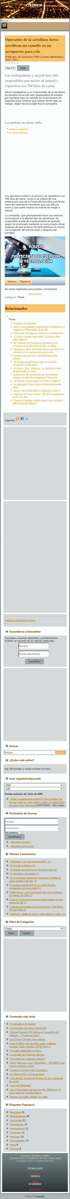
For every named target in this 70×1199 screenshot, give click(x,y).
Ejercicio (14, 1148)
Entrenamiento (17, 1128)
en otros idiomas (18, 132)
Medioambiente (18, 1116)
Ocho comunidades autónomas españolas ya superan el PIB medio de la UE (39, 328)
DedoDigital (35, 1189)
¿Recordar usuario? (20, 842)
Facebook (36, 1156)
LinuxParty (35, 1173)
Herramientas (17, 1124)
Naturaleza (15, 1112)
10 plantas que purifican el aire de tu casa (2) (33, 869)
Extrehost (40, 1196)
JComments (35, 294)
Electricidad (16, 1120)
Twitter (46, 1156)
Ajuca (35, 4)
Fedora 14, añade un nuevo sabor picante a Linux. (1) (37, 914)
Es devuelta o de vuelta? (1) (24, 873)
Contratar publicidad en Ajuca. (20, 620)
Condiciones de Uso (37, 1158)
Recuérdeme (11, 832)
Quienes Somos (18, 1158)
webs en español (18, 129)
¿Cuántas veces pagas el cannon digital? (36, 380)
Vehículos (15, 1136)
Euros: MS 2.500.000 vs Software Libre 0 (36, 390)
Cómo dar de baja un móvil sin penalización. (38, 333)
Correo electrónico (52, 56)
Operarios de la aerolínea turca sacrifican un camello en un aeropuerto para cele (31, 45)
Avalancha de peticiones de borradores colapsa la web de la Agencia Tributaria (35, 376)
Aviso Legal (54, 1158)
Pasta (21, 297)
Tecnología (15, 1132)
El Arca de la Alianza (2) (22, 865)
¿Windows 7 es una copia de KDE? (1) (30, 861)
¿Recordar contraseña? (22, 846)
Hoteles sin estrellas (24, 323)
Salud (13, 1144)
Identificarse (14, 837)
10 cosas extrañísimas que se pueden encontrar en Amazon (35, 363)
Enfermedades (17, 1140)
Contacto (25, 1156)
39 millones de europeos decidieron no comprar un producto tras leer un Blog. (35, 344)
